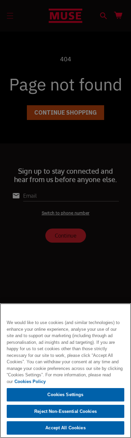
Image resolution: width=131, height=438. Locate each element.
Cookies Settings (65, 394)
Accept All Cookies (65, 427)
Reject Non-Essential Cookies (65, 411)
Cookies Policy (30, 381)
